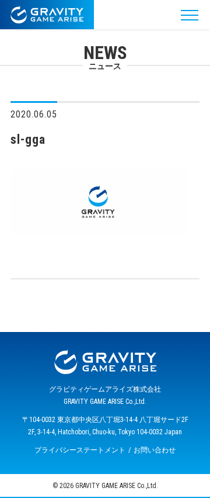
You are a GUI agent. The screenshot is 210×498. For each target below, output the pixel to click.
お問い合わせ (155, 450)
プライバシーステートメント (79, 450)
